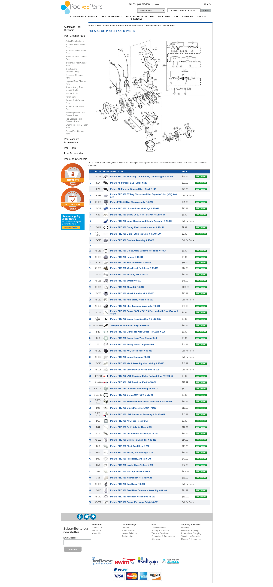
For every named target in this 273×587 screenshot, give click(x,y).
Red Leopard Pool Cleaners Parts (74, 120)
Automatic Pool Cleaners (83, 17)
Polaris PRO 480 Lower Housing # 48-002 (130, 357)
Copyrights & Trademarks (163, 536)
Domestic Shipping (189, 530)
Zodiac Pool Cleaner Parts (75, 132)
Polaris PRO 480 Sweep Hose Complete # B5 (132, 344)
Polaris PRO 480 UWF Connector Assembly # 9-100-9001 (137, 414)
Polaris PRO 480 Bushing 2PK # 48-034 (129, 274)
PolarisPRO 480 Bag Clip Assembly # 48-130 (131, 202)
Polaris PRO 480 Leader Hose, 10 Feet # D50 (131, 465)
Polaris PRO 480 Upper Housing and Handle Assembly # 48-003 (141, 221)
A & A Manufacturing (75, 41)
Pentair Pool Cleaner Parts (75, 101)
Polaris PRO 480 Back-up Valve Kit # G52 (130, 471)
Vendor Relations (129, 533)
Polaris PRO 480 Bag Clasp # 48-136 (127, 484)
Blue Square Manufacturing (72, 70)
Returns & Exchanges (191, 539)
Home (91, 25)
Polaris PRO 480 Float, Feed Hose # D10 (129, 446)
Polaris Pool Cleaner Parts (130, 25)
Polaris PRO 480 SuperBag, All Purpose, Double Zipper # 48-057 (141, 176)
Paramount (71, 97)
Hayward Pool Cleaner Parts (76, 82)
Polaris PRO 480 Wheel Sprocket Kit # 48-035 (132, 293)
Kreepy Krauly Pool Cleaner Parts (74, 88)
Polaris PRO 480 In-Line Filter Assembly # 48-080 (134, 433)
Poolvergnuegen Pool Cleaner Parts (75, 114)
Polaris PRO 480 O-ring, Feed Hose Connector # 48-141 (137, 227)
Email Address (70, 537)
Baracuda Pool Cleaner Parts (76, 58)
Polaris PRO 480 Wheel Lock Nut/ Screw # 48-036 (134, 268)
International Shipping (191, 533)
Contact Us (97, 527)
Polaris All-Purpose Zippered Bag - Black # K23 (133, 189)
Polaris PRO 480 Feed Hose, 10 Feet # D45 (130, 459)
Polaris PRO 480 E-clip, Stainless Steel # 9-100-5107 (135, 234)
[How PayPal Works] (73, 228)
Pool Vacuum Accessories (140, 17)
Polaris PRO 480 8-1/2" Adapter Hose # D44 (131, 427)
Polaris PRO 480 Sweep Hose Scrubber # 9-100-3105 (135, 319)
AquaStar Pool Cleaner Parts (76, 51)
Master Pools (72, 93)
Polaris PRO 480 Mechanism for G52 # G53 (131, 478)
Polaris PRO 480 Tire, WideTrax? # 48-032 (130, 262)
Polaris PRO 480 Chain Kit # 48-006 (127, 287)
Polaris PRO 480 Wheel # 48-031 (125, 281)
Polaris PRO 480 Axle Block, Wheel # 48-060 (131, 300)
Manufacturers (128, 530)
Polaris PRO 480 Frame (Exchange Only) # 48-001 (134, 502)
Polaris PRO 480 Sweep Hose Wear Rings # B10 (133, 338)
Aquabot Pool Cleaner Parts (75, 45)
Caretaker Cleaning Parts (74, 76)
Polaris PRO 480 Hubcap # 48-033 (126, 257)
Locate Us (96, 530)
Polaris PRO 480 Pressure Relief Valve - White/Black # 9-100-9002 (141, 401)
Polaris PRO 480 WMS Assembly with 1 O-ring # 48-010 (137, 363)
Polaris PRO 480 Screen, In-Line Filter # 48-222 (133, 440)
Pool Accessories (183, 17)
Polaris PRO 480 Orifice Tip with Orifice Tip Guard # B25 (137, 332)
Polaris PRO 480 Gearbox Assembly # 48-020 (132, 240)
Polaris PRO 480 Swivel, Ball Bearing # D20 (131, 452)
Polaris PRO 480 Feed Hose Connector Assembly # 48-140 (138, 490)
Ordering (185, 527)
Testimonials (127, 536)
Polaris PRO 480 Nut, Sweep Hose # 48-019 (131, 351)
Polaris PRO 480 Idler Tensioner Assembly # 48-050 (135, 306)
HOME (156, 4)
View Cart (208, 4)
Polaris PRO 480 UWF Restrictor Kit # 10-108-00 (133, 382)
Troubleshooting (159, 527)
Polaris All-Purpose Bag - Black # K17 (128, 183)
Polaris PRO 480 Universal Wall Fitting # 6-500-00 (134, 388)
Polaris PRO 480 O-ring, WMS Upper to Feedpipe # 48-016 (138, 251)
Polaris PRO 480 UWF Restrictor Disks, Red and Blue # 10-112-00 (141, 376)
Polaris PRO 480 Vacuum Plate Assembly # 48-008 (134, 370)
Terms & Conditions (161, 533)
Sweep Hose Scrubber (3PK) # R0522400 (129, 325)
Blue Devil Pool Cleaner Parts (76, 64)
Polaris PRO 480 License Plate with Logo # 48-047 (134, 208)
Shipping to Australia (190, 536)
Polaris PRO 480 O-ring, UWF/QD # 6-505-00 (131, 395)
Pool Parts (164, 17)
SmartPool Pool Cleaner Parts (77, 126)
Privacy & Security (160, 530)
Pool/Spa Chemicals (75, 159)
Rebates (125, 527)
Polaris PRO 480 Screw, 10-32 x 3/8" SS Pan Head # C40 (137, 215)
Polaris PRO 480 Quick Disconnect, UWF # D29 (133, 408)
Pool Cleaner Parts (112, 17)
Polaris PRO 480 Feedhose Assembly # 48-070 (132, 497)
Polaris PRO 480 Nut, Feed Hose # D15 (129, 421)
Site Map (156, 539)
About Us (96, 533)
